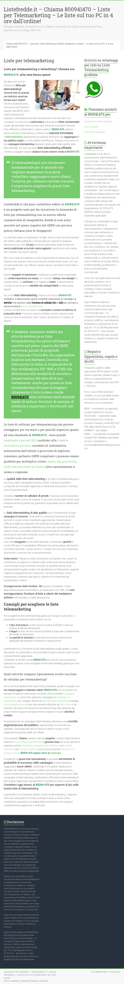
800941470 (11, 74)
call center (65, 704)
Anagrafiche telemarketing (98, 121)
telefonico (53, 745)
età (59, 461)
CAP (6, 467)
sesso (51, 461)
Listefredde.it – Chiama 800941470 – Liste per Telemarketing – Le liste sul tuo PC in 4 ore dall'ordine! (58, 15)
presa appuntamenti (31, 306)
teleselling (62, 700)
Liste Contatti (91, 126)
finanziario (27, 745)
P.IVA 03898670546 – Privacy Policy (105, 972)
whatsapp (56, 753)
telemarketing (49, 700)
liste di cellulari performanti (28, 742)
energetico (40, 745)
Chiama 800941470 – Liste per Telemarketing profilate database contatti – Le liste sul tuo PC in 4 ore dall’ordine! (59, 45)
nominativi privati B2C (20, 440)
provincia (69, 461)
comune (16, 467)
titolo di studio (34, 467)
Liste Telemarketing (94, 132)
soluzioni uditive (28, 749)
